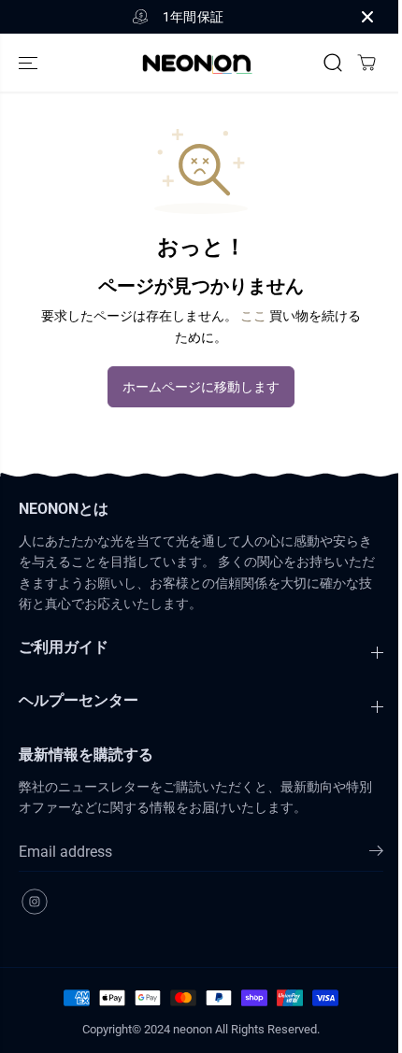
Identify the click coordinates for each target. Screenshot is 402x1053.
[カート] (366, 62)
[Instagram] (34, 902)
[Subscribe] (376, 853)
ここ (253, 315)
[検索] (333, 62)
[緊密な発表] (367, 17)
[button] (30, 63)
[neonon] (196, 63)
